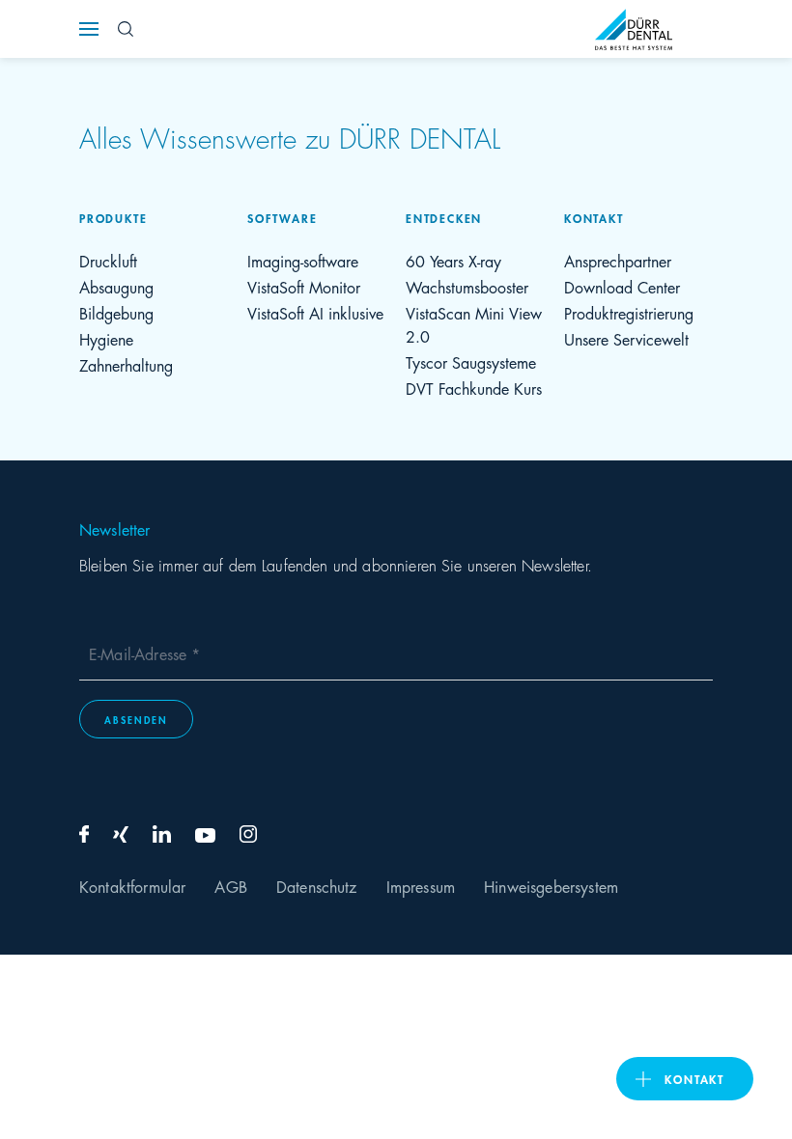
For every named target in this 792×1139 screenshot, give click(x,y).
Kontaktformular (132, 886)
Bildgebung (116, 312)
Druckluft (108, 260)
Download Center (622, 286)
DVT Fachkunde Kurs (474, 387)
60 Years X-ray (453, 260)
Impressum (420, 886)
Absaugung (116, 286)
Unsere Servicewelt (626, 338)
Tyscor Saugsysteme (471, 361)
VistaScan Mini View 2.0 (474, 323)
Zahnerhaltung (126, 364)
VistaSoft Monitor (303, 286)
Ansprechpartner (617, 260)
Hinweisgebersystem (551, 886)
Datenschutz (316, 886)
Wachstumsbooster (467, 286)
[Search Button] (125, 29)
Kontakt (694, 1079)
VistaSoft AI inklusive (315, 312)
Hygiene (106, 338)
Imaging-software (302, 260)
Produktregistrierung (628, 312)
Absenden (136, 719)
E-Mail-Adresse (140, 653)
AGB (230, 886)
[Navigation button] (89, 29)
